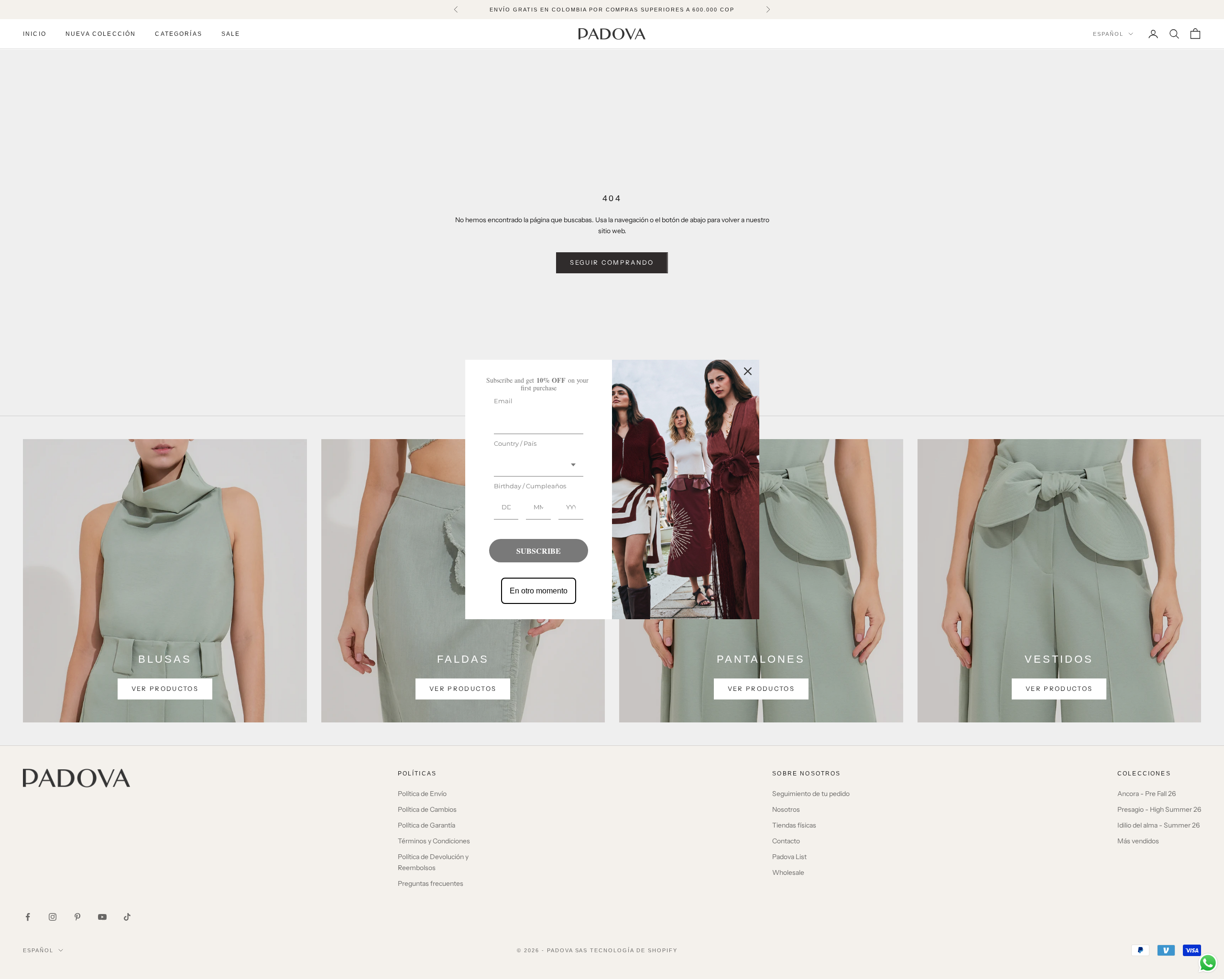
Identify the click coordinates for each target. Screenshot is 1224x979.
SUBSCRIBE (538, 550)
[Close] (747, 371)
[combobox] (539, 465)
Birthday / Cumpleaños (530, 486)
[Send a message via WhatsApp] (1208, 963)
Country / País (515, 443)
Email (503, 401)
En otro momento (539, 591)
